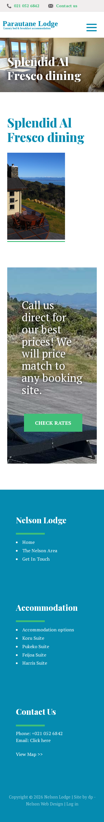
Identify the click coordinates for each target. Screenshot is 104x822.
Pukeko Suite (35, 646)
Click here (40, 740)
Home (28, 542)
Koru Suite (33, 638)
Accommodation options (48, 629)
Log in (72, 804)
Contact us (66, 5)
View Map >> (29, 754)
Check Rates (53, 422)
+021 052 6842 (47, 733)
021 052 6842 (26, 5)
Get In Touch (36, 559)
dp (90, 797)
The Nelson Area (39, 550)
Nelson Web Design (44, 804)
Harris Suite (34, 663)
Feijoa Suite (34, 655)
